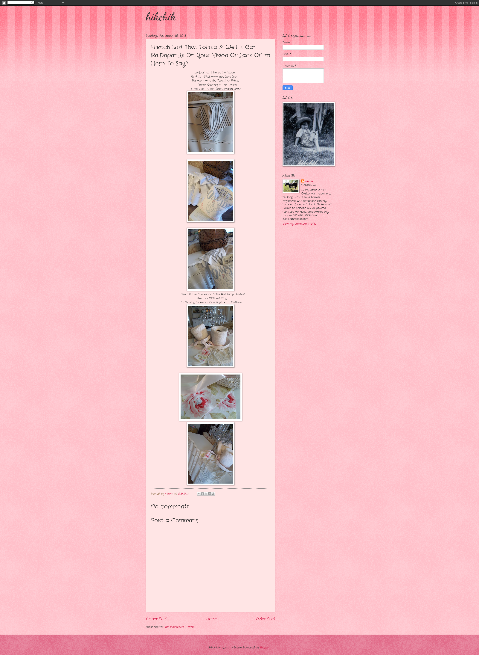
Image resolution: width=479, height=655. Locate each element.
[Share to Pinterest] (213, 494)
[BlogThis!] (202, 494)
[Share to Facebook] (209, 494)
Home (211, 619)
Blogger (265, 647)
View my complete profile (299, 224)
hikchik (161, 16)
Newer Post (156, 619)
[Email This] (199, 494)
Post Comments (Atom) (179, 627)
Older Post (265, 619)
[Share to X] (206, 494)
